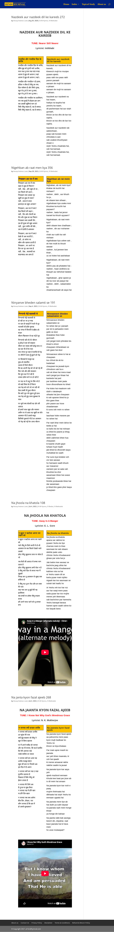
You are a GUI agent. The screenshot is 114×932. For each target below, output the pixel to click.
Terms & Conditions (62, 923)
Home (66, 4)
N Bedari (50, 506)
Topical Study (88, 4)
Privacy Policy (37, 923)
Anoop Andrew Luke (20, 21)
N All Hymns (44, 21)
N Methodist (53, 21)
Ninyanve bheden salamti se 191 (33, 303)
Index (74, 4)
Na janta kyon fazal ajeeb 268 (31, 697)
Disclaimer (48, 923)
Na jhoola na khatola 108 (28, 503)
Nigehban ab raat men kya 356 (32, 168)
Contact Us (25, 923)
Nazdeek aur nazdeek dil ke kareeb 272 (38, 17)
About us (101, 4)
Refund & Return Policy (81, 923)
